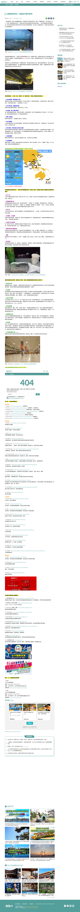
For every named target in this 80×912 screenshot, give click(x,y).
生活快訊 (49, 1)
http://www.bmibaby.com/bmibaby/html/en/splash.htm (22, 459)
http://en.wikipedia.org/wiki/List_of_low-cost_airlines (24, 626)
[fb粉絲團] (65, 906)
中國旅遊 (16, 4)
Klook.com (60, 86)
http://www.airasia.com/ (16, 503)
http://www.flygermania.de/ (22, 454)
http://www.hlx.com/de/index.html (21, 443)
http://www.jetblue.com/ (16, 406)
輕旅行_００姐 (18, 18)
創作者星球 (63, 1)
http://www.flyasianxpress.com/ (17, 524)
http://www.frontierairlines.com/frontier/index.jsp (26, 411)
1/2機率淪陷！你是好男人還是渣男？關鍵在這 (12, 895)
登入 (72, 1)
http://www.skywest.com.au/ (18, 572)
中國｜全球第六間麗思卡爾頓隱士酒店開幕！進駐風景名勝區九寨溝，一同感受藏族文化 (30, 880)
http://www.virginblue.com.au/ (19, 562)
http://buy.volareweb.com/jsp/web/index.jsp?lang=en (25, 487)
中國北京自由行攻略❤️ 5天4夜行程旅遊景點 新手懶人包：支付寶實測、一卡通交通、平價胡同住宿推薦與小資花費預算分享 (47, 880)
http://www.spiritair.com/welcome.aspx (23, 416)
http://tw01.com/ (19, 640)
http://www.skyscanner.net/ (20, 621)
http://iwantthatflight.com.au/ (25, 602)
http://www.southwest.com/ (18, 409)
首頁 (7, 4)
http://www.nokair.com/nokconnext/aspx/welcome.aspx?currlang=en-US (28, 550)
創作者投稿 (17, 903)
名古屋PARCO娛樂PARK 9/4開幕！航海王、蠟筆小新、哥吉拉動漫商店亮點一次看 (27, 739)
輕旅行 (4, 2)
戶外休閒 (35, 1)
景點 (12, 1)
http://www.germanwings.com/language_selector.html (26, 448)
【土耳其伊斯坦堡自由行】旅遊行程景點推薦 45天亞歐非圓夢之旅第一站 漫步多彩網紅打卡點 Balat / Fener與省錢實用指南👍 (29, 750)
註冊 (75, 1)
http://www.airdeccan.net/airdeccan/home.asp (23, 529)
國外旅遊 (42, 1)
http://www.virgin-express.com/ (21, 469)
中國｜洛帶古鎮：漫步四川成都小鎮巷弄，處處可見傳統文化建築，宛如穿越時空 (13, 880)
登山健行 (28, 1)
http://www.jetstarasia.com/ (18, 519)
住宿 (22, 1)
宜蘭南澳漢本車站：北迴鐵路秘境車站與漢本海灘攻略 (66, 29)
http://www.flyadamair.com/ (18, 545)
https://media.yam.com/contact (32, 907)
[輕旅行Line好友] (73, 906)
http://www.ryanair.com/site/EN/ (18, 422)
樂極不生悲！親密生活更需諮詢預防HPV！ (30, 895)
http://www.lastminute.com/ (25, 607)
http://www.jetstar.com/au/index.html (19, 567)
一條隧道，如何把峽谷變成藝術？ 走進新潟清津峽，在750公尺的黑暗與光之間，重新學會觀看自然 (30, 743)
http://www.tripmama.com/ (18, 630)
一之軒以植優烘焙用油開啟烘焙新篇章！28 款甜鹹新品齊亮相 (66, 42)
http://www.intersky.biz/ (17, 492)
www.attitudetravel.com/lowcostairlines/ (25, 598)
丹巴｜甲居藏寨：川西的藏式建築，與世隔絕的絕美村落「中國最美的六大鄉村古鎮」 (47, 895)
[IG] (68, 906)
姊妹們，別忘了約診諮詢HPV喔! (15, 746)
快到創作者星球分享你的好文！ (66, 4)
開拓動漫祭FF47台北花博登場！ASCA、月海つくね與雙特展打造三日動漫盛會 (67, 46)
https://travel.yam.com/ (15, 731)
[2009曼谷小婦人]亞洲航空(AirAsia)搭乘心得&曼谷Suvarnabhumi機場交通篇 (28, 274)
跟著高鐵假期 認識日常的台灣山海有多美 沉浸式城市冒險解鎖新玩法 (66, 33)
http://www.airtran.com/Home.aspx (18, 407)
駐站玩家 (56, 1)
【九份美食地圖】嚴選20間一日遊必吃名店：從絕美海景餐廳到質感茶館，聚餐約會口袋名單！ (67, 50)
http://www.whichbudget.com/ (20, 616)
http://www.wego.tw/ (15, 635)
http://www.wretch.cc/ (15, 433)
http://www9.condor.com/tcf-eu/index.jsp (21, 480)
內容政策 (31, 903)
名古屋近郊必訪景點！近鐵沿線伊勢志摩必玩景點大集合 (21, 753)
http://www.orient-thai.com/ (19, 540)
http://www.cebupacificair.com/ (22, 514)
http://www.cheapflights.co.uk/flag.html (22, 612)
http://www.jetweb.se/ (16, 474)
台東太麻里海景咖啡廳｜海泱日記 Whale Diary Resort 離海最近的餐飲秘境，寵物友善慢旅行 (67, 37)
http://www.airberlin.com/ (18, 438)
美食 (17, 1)
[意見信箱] (70, 906)
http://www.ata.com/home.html (16, 414)
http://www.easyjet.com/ (16, 428)
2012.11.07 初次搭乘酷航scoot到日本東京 (22, 91)
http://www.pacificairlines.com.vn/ (20, 535)
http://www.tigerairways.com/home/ (18, 509)
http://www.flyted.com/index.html (18, 413)
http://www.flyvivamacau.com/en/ (21, 498)
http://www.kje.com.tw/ (15, 697)
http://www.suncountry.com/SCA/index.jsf (23, 418)
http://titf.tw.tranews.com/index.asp (18, 687)
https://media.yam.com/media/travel (31, 906)
